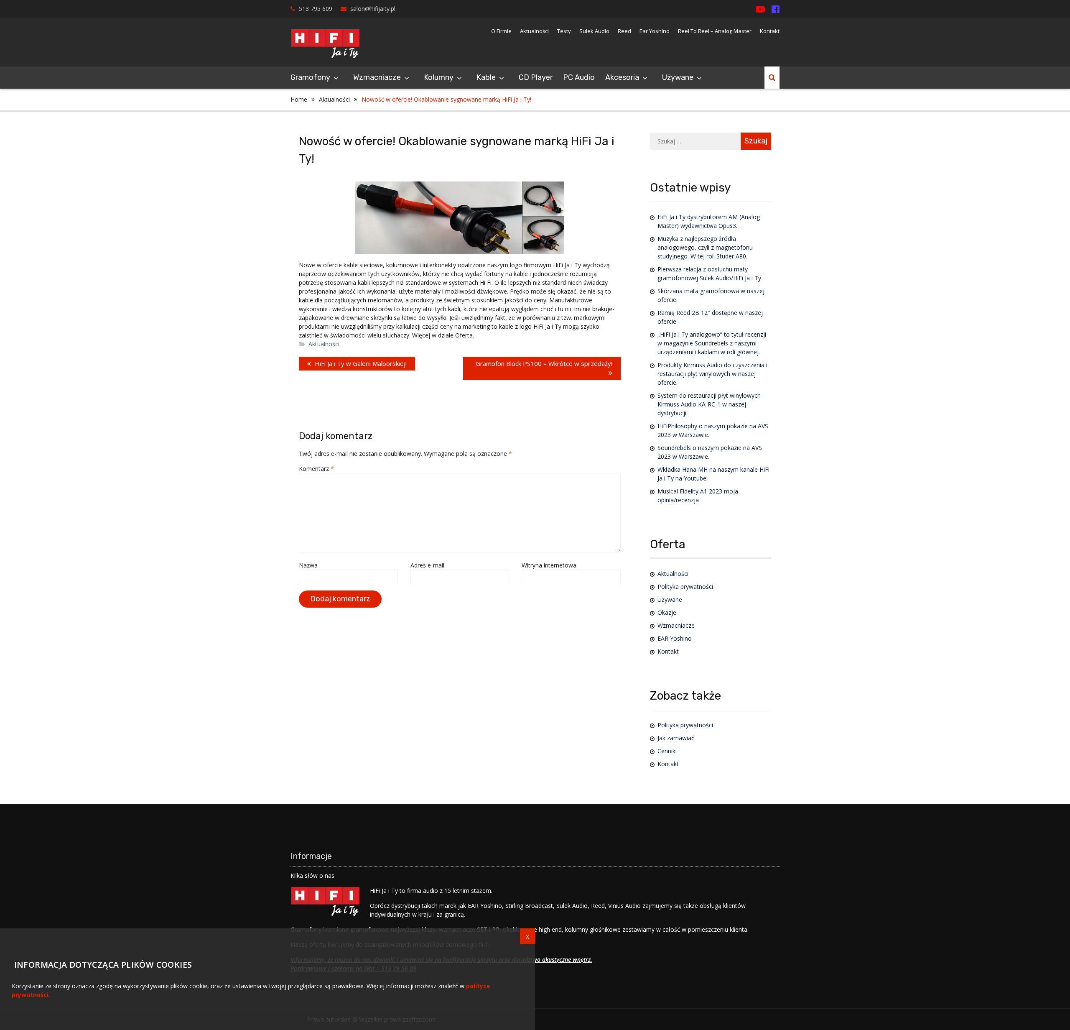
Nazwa (308, 565)
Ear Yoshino (654, 31)
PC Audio (579, 77)
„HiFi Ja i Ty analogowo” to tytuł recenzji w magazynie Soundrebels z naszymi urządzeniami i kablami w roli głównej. (711, 343)
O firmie (501, 31)
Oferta (464, 335)
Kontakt (770, 31)
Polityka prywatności (685, 586)
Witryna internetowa (549, 565)
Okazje (666, 612)
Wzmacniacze (377, 77)
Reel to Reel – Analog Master (715, 31)
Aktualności (534, 31)
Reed (624, 31)
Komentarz (316, 469)
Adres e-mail (427, 565)
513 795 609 (315, 9)
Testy (564, 31)
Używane (677, 77)
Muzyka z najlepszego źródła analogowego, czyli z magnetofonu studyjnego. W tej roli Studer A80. (705, 247)
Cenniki (667, 751)
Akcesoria (622, 77)
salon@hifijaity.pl (372, 9)
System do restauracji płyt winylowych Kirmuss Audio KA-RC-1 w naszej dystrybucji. (709, 404)
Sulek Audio (594, 31)
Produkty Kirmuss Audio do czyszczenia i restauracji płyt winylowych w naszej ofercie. (712, 373)
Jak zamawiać (675, 738)
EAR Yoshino (674, 638)
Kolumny (438, 77)
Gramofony (310, 77)
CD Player (536, 77)
